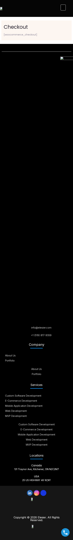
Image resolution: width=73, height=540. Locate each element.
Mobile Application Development (23, 405)
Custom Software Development (23, 395)
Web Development (16, 410)
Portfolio (10, 360)
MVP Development (16, 416)
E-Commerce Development (21, 400)
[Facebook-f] (43, 493)
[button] (63, 7)
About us (10, 355)
